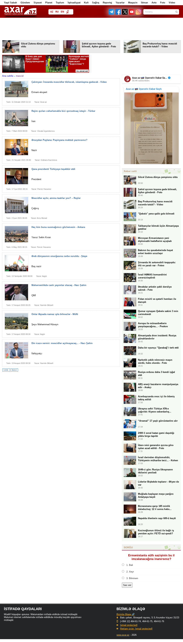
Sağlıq (95, 2)
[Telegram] (111, 14)
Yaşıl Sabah (10, 2)
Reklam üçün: (136, 628)
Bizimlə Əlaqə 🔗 (126, 614)
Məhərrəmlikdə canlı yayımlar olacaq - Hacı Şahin (58, 285)
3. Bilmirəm (132, 578)
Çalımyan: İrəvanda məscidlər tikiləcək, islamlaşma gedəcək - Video (69, 82)
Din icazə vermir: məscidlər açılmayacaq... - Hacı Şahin (62, 343)
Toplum (60, 2)
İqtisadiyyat (74, 2)
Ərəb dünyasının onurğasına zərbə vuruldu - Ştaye (59, 256)
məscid (19, 76)
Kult (86, 2)
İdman (144, 2)
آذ (67, 12)
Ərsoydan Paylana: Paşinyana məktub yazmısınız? (59, 140)
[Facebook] (118, 14)
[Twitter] (125, 14)
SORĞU (128, 547)
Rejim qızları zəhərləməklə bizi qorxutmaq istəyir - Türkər (63, 111)
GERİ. (6, 370)
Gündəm (25, 2)
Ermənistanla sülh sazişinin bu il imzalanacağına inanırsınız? (151, 557)
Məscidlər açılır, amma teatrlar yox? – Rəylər (56, 198)
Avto (154, 2)
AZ (51, 11)
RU (57, 11)
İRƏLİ (14, 370)
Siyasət (38, 2)
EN (62, 11)
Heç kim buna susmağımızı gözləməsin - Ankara (58, 227)
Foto (162, 2)
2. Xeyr (130, 571)
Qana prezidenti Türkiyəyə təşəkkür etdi (53, 169)
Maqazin (132, 2)
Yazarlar (120, 2)
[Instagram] (138, 14)
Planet (48, 2)
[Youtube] (131, 14)
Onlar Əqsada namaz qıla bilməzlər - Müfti (54, 314)
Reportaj (107, 2)
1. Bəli (129, 565)
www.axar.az (123, 635)
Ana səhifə (7, 76)
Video (172, 2)
